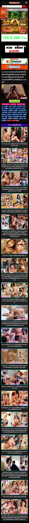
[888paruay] (14, 52)
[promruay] (14, 69)
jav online (18, 108)
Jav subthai (4, 110)
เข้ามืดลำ (10, 118)
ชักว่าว (23, 112)
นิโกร (21, 114)
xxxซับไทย (10, 110)
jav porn (23, 108)
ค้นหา (24, 6)
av (2, 106)
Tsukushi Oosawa (21, 104)
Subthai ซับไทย (15, 120)
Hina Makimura (5, 104)
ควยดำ (9, 112)
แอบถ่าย (21, 118)
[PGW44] (14, 18)
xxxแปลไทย (4, 112)
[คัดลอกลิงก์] (14, 101)
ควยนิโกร (14, 112)
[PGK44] (14, 25)
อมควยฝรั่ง (4, 118)
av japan (6, 106)
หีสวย (21, 116)
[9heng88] (14, 33)
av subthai (19, 106)
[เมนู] (26, 2)
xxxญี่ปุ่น (16, 110)
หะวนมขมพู (16, 116)
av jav (10, 106)
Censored (9, 120)
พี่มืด (6, 116)
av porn (14, 106)
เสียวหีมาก (15, 118)
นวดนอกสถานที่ (15, 114)
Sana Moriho (13, 104)
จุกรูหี (19, 112)
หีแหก (24, 116)
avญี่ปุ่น (6, 108)
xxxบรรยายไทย (22, 110)
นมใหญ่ (8, 114)
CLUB (13, 108)
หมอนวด (10, 116)
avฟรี (10, 108)
